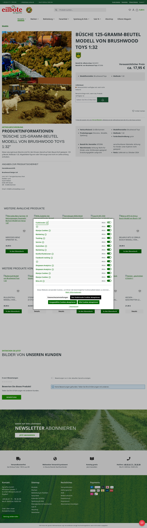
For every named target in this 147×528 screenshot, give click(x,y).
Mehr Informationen (73, 292)
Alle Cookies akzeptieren (88, 302)
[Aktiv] (109, 222)
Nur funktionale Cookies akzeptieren (85, 297)
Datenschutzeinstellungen (58, 297)
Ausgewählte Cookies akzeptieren (62, 302)
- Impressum (73, 306)
